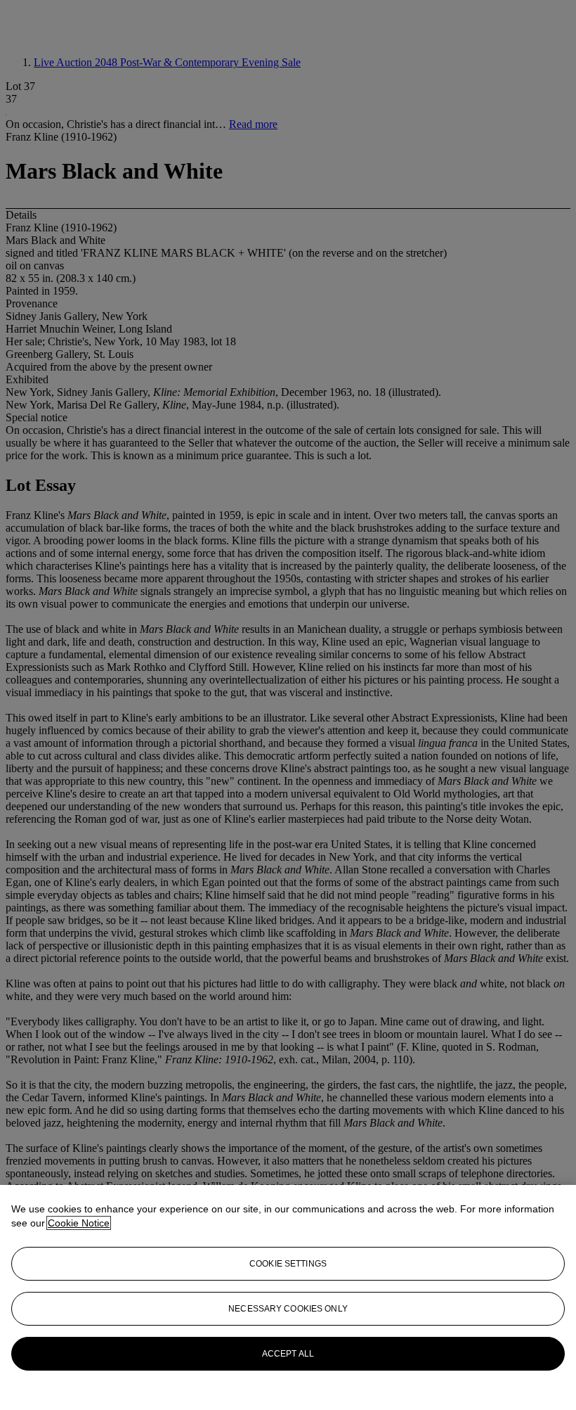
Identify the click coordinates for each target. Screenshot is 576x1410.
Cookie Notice (79, 1223)
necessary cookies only (288, 1309)
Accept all (288, 1354)
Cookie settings (288, 1264)
